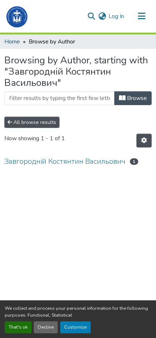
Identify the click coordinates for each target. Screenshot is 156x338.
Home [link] (12, 42)
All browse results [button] (34, 122)
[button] (17, 16)
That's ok (18, 327)
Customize (75, 327)
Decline (46, 327)
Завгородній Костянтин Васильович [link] (65, 161)
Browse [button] (136, 98)
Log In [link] (116, 16)
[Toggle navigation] (141, 16)
